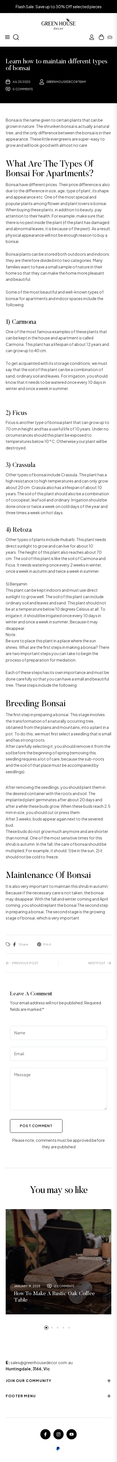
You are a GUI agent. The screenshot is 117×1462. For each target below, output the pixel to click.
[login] (89, 37)
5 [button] (69, 1327)
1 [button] (46, 1327)
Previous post (25, 963)
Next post (96, 963)
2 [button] (52, 1327)
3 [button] (57, 1327)
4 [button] (63, 1327)
